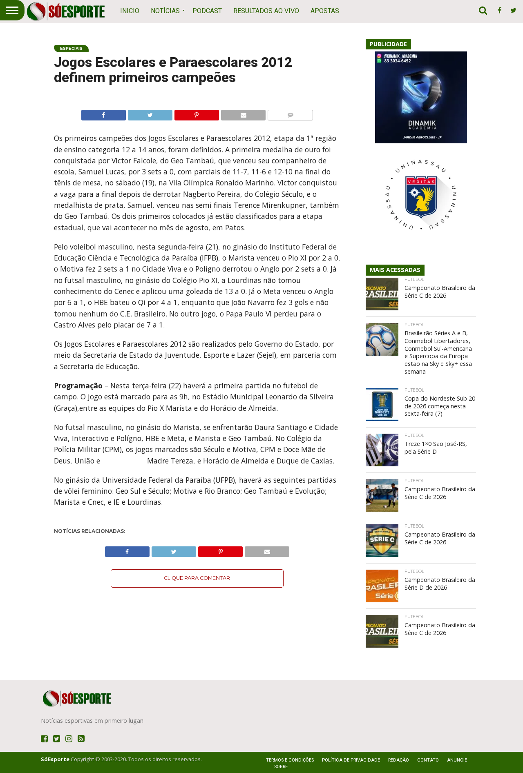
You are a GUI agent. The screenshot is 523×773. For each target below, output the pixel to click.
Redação (398, 760)
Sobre (281, 766)
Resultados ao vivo (266, 11)
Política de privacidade (351, 760)
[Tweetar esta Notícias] (149, 113)
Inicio (129, 11)
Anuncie (457, 760)
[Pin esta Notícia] (196, 113)
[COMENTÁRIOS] (290, 113)
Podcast (207, 11)
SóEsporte (55, 759)
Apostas (325, 11)
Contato (428, 760)
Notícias (165, 11)
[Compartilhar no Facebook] (103, 113)
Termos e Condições (290, 760)
